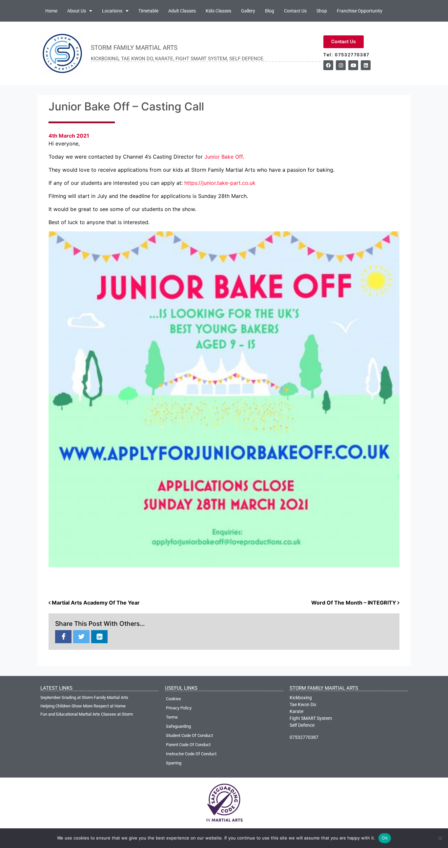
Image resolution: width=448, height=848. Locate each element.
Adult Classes (182, 10)
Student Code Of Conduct (189, 735)
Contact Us (295, 10)
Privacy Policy (179, 707)
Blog (269, 10)
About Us (76, 10)
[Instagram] (341, 65)
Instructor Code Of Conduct (191, 753)
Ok (385, 837)
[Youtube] (353, 65)
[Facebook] (328, 65)
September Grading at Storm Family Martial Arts (84, 697)
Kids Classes (218, 10)
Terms (172, 717)
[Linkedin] (366, 65)
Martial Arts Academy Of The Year (95, 602)
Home (51, 10)
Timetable (148, 10)
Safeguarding (178, 726)
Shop (321, 10)
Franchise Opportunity (359, 10)
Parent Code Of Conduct (188, 744)
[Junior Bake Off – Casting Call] (63, 637)
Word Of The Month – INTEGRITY (354, 602)
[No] (440, 838)
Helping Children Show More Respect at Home (83, 705)
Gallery (248, 10)
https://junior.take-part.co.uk (219, 183)
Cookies (173, 698)
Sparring (173, 763)
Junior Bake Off (223, 156)
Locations (112, 10)
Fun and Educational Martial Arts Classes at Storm (86, 714)
